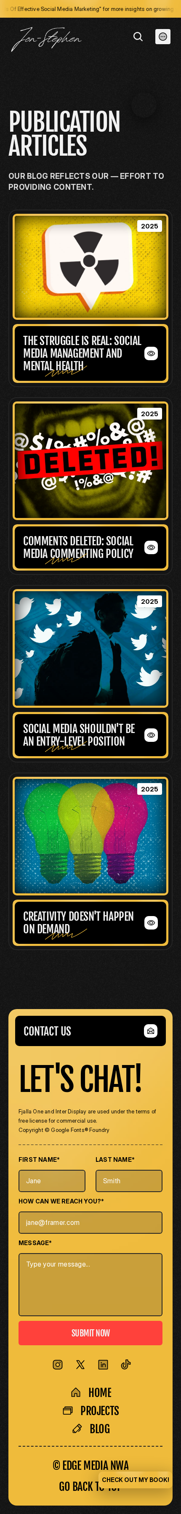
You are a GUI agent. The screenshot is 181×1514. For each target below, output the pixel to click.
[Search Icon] (138, 36)
